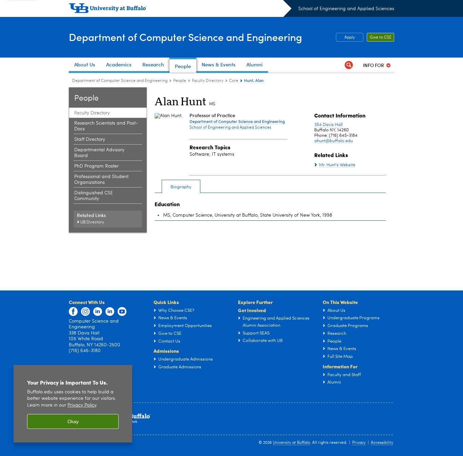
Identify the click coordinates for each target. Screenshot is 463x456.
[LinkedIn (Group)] (109, 311)
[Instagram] (85, 311)
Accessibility (382, 443)
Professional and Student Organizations (101, 179)
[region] (73, 403)
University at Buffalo (291, 443)
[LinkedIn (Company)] (97, 311)
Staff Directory (89, 139)
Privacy (359, 443)
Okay (73, 421)
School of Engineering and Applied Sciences (346, 8)
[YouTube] (122, 311)
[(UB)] (180, 9)
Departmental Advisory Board (99, 153)
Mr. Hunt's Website (337, 165)
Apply (349, 38)
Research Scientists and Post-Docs (106, 126)
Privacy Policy (81, 405)
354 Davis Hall (328, 125)
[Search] (349, 65)
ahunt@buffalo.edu (333, 141)
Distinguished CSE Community (93, 196)
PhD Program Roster (96, 166)
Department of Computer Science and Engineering (185, 37)
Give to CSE (380, 38)
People (179, 81)
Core (233, 81)
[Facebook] (73, 311)
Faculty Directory (207, 81)
